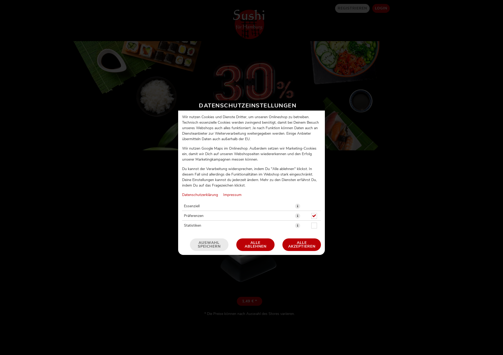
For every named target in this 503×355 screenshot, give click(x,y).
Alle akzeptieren (301, 244)
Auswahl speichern (209, 244)
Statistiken (192, 225)
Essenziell (192, 206)
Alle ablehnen (255, 244)
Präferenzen (194, 216)
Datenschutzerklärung (200, 195)
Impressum (232, 195)
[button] (297, 206)
